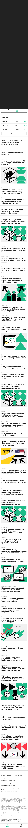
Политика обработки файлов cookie (9, 791)
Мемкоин (3, 149)
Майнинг (3, 187)
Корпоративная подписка (7, 777)
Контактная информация (7, 772)
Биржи (3, 411)
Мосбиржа (15, 819)
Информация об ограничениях (8, 780)
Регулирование (5, 488)
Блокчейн (3, 547)
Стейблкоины (4, 421)
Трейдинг (3, 246)
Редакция (17, 772)
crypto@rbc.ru (23, 810)
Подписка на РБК (18, 775)
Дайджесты (4, 305)
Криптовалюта (4, 139)
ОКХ (17, 110)
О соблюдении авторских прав (8, 782)
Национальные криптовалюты (8, 586)
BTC (2, 354)
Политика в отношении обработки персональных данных (12, 788)
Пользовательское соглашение (8, 785)
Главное (7, 826)
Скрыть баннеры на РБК (6, 775)
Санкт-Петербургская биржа (11, 819)
